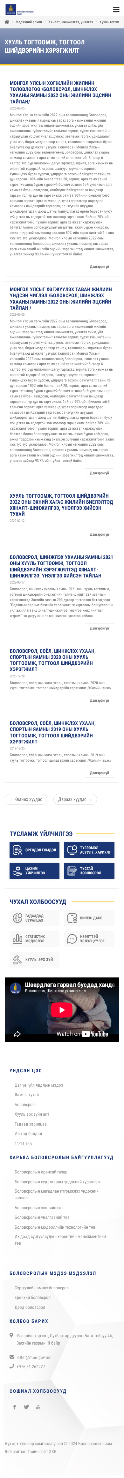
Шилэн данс (91, 921)
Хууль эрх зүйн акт (32, 1117)
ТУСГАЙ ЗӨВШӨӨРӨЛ (90, 874)
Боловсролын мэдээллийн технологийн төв (55, 1230)
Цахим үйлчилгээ (35, 874)
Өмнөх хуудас (26, 802)
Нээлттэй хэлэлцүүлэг (92, 942)
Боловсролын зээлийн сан (39, 1210)
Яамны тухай (27, 1097)
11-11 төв (23, 1146)
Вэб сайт (13, 1454)
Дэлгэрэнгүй (99, 270)
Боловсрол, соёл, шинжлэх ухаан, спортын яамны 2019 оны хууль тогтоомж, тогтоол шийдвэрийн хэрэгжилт (53, 735)
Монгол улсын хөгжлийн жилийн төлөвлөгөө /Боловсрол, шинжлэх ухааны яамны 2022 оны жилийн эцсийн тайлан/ (60, 95)
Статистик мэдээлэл (35, 942)
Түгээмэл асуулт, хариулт (95, 853)
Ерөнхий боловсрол (33, 1300)
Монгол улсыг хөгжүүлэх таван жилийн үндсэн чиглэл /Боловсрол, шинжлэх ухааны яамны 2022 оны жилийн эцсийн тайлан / (61, 302)
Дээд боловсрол (30, 1310)
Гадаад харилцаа (31, 1127)
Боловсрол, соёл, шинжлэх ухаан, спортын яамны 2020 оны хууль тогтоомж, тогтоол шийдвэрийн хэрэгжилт (53, 663)
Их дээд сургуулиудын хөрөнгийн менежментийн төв (60, 1243)
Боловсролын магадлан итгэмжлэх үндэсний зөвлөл (57, 1197)
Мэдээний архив (29, 25)
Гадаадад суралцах (34, 921)
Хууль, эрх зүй (39, 963)
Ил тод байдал (28, 1136)
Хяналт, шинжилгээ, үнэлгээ (70, 25)
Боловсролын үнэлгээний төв (42, 1220)
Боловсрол (25, 1107)
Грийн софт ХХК (42, 1454)
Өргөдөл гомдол (40, 853)
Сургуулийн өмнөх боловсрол (42, 1290)
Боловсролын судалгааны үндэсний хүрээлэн (57, 1185)
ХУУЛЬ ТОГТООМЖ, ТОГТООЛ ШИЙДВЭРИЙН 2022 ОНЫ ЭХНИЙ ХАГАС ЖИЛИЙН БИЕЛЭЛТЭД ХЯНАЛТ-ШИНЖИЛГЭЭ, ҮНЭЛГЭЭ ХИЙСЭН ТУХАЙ (61, 508)
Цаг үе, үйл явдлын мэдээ (39, 1088)
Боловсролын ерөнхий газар (41, 1175)
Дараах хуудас (75, 802)
